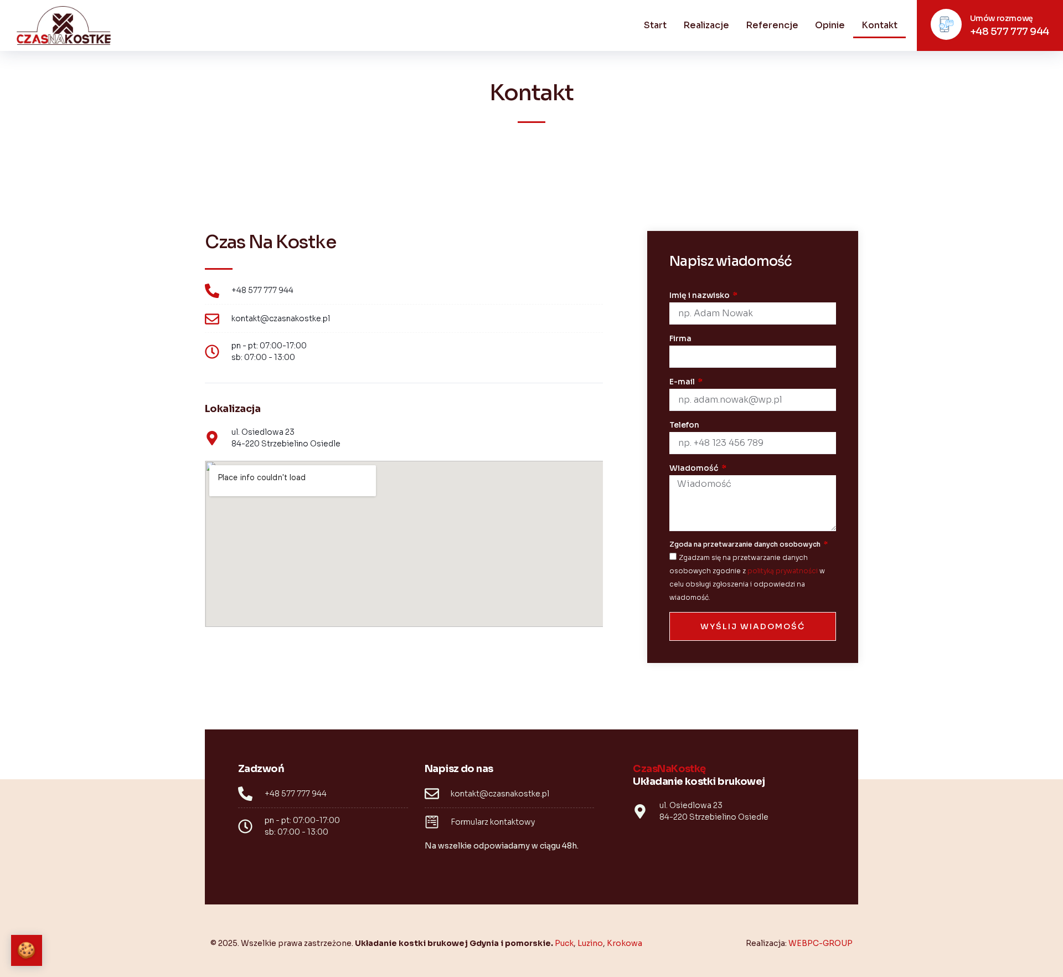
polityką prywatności (782, 571)
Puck (564, 943)
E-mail (682, 382)
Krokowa (624, 943)
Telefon (684, 425)
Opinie (830, 25)
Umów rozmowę (1001, 18)
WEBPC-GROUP (820, 943)
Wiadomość (694, 468)
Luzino (590, 943)
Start (655, 25)
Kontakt (879, 25)
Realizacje (706, 25)
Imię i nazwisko (700, 295)
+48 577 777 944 (1009, 31)
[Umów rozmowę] (946, 24)
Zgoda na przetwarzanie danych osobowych (745, 544)
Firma (680, 338)
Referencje (772, 25)
